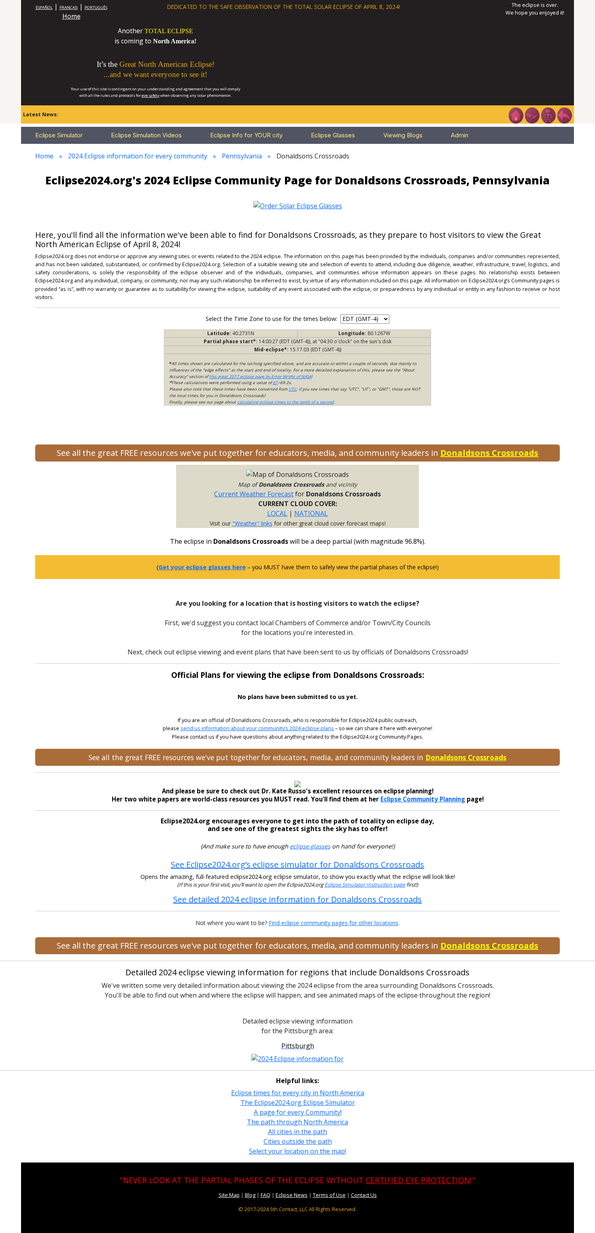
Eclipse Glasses (333, 135)
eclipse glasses (310, 846)
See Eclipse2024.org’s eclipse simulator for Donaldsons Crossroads (297, 864)
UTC (292, 389)
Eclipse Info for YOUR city (246, 135)
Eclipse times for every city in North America (297, 1092)
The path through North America (297, 1122)
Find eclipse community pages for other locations (333, 923)
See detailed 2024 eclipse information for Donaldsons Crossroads (297, 899)
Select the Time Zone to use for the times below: (272, 319)
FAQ (265, 1195)
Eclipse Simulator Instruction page (365, 884)
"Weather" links (252, 523)
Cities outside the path (298, 1141)
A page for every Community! (298, 1112)
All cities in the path (297, 1131)
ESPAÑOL (44, 7)
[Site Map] (548, 114)
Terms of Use (329, 1195)
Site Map (229, 1195)
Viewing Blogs (403, 135)
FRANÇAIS (69, 7)
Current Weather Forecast (253, 493)
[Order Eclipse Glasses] (532, 114)
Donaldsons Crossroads (489, 452)
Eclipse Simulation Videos (146, 135)
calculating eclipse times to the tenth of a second (285, 402)
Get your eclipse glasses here (202, 567)
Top (577, 1214)
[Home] (515, 114)
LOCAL (277, 513)
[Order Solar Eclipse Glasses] (297, 205)
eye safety (150, 95)
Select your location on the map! (297, 1151)
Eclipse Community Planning (422, 799)
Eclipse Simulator (59, 135)
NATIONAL (311, 513)
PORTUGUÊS (96, 7)
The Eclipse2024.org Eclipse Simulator (297, 1102)
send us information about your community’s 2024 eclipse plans (257, 728)
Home (71, 16)
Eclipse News (292, 1195)
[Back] (564, 114)
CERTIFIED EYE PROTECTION (418, 1180)
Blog (250, 1195)
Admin (459, 135)
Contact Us (364, 1195)
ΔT (275, 382)
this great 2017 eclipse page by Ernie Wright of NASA (260, 376)
